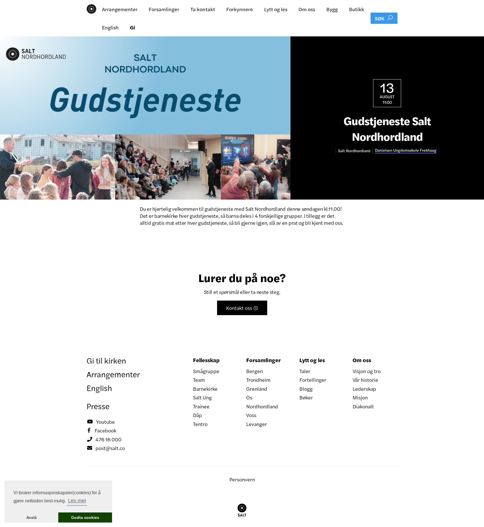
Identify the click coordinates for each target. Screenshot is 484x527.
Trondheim (258, 379)
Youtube (101, 421)
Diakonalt (363, 406)
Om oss (307, 9)
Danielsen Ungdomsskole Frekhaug (405, 150)
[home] (91, 9)
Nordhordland (262, 406)
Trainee (201, 406)
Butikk (356, 9)
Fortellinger (312, 379)
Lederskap (364, 388)
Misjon (360, 397)
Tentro (200, 423)
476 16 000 (104, 439)
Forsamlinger (164, 9)
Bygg (332, 9)
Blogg (306, 388)
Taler (304, 370)
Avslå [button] (31, 517)
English (110, 27)
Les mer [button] (77, 500)
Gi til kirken (106, 360)
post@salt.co (106, 447)
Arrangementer (120, 9)
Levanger (256, 423)
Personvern (242, 479)
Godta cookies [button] (85, 517)
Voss (251, 414)
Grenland (256, 388)
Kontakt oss (242, 307)
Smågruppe (206, 370)
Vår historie (365, 379)
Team (199, 379)
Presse (98, 405)
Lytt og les (275, 9)
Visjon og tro (367, 370)
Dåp (197, 414)
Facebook (102, 430)
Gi (132, 27)
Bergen (254, 370)
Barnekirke (205, 388)
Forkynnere (239, 9)
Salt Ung (202, 397)
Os (249, 397)
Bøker (306, 397)
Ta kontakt (202, 9)
